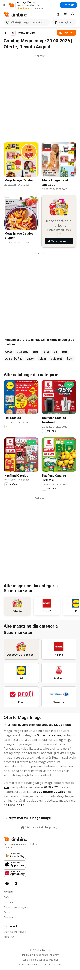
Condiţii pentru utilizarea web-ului (40, 959)
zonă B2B (10, 936)
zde (6, 787)
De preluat (68, 32)
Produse (9, 917)
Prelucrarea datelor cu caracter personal (40, 964)
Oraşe (7, 912)
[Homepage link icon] (22, 827)
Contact (8, 902)
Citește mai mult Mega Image (28, 818)
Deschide (68, 5)
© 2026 (40, 950)
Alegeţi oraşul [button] (67, 22)
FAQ (6, 897)
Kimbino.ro (16, 805)
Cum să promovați (15, 931)
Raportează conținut (16, 907)
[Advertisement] (40, 98)
